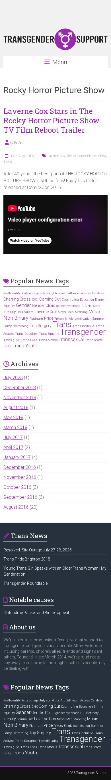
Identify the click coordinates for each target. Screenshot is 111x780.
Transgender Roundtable (25, 583)
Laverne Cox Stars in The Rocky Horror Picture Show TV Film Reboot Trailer (51, 120)
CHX (35, 299)
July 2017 (13, 437)
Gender (23, 305)
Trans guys (11, 340)
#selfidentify (11, 293)
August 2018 (15, 407)
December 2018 (19, 387)
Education (87, 299)
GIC (84, 306)
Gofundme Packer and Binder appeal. (36, 612)
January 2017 (17, 457)
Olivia (15, 142)
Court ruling (70, 299)
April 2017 (13, 447)
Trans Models (48, 340)
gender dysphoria (68, 306)
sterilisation (83, 319)
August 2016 (15, 507)
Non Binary (15, 318)
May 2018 (13, 417)
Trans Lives (29, 340)
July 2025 (13, 377)
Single (69, 319)
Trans (7, 162)
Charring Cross (17, 299)
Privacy (59, 319)
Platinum (36, 319)
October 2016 (17, 487)
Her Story (94, 306)
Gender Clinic (43, 305)
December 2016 (19, 467)
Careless (98, 293)
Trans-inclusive (83, 326)
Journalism (25, 312)
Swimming (20, 326)
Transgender (83, 332)
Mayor (62, 312)
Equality (9, 306)
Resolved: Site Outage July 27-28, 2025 (37, 550)
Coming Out (50, 299)
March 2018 (15, 427)
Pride (48, 318)
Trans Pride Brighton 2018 (26, 559)
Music (94, 311)
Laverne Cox (56, 156)
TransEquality (49, 334)
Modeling (81, 312)
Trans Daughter (26, 334)
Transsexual (71, 339)
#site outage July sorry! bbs (41, 293)
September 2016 (20, 497)
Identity (9, 311)
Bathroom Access (79, 293)
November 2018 (19, 397)
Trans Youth (25, 345)
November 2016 (19, 477)
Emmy (99, 299)
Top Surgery (41, 325)
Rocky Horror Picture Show (86, 156)
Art (63, 293)
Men (70, 312)
